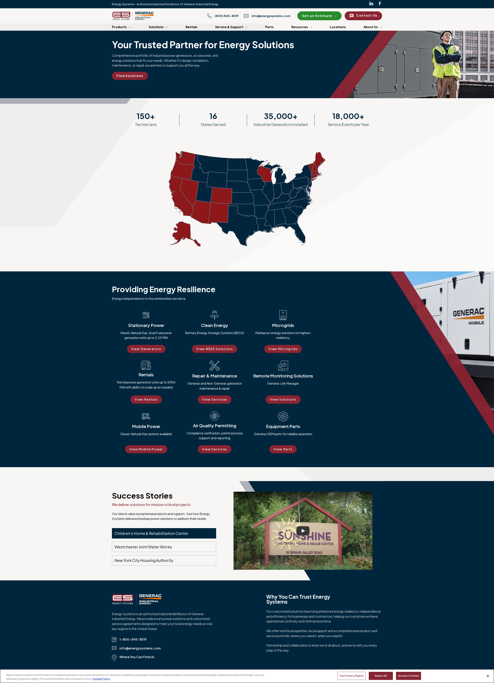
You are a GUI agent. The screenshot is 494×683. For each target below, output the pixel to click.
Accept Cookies (408, 675)
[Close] (488, 676)
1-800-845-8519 (132, 639)
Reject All (381, 675)
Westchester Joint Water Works (143, 546)
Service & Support (229, 27)
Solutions (156, 27)
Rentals (191, 27)
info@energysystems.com (270, 16)
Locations (338, 27)
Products (119, 27)
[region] (247, 676)
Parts (269, 27)
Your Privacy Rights (351, 675)
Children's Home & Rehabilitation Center (151, 533)
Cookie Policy (101, 678)
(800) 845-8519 (227, 16)
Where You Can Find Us (136, 657)
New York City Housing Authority (143, 560)
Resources (299, 27)
